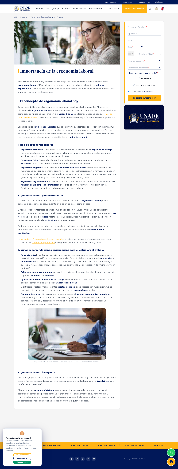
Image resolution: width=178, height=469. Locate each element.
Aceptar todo (22, 462)
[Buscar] (150, 8)
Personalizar (22, 458)
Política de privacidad (51, 445)
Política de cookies (79, 445)
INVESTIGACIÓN (95, 9)
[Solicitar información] (171, 462)
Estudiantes (127, 2)
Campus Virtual (145, 2)
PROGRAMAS (41, 9)
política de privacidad (145, 91)
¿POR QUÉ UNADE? (60, 9)
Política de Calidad (106, 445)
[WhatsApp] (171, 452)
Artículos (32, 17)
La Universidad (110, 2)
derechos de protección (43, 242)
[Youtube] (94, 459)
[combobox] (131, 53)
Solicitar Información (134, 9)
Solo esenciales (22, 455)
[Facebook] (71, 459)
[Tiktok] (77, 459)
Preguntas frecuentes (134, 445)
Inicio (16, 17)
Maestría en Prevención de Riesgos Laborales (42, 239)
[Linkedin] (88, 459)
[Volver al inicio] (171, 446)
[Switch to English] (162, 8)
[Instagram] (83, 459)
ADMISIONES (78, 9)
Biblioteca (159, 2)
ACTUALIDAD (113, 9)
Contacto (158, 445)
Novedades (23, 17)
